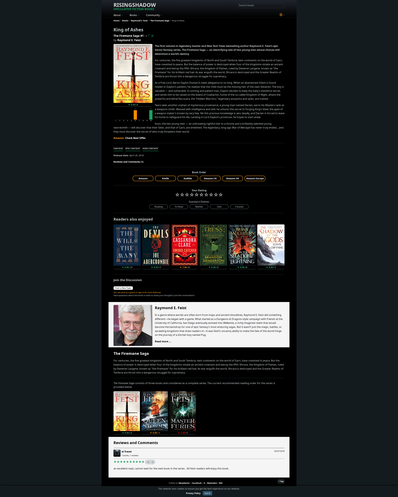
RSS (220, 483)
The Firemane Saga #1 (128, 36)
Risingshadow (134, 6)
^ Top (281, 481)
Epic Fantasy (132, 148)
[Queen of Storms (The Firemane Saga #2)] (152, 36)
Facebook (197, 483)
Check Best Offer (135, 138)
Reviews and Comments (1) (128, 161)
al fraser (127, 451)
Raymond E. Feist (129, 40)
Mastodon (212, 483)
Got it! (208, 493)
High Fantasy (150, 148)
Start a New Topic (123, 288)
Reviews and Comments (135, 442)
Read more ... (163, 341)
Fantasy (118, 148)
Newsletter (184, 483)
